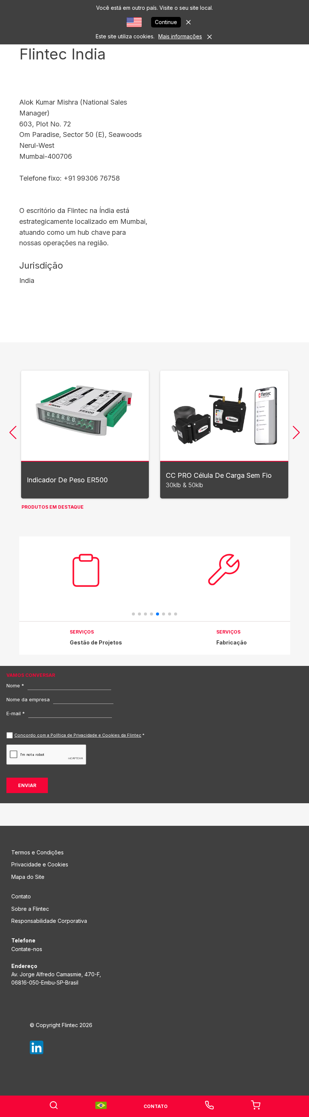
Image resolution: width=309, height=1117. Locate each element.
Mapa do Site (27, 877)
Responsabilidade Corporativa (49, 921)
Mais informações (180, 36)
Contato (21, 896)
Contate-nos (26, 949)
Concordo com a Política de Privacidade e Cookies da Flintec (77, 735)
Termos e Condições (37, 852)
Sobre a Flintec (30, 909)
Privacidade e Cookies (39, 864)
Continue (166, 22)
